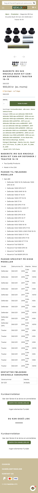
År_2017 (24, 144)
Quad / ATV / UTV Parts (12, 149)
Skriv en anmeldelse (19, 403)
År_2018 (31, 144)
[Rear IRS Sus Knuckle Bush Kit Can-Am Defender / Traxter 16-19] (19, 38)
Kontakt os (8, 474)
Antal (5, 99)
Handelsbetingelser (12, 469)
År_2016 (18, 144)
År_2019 (5, 147)
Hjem (7, 14)
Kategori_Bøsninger (10, 142)
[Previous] (15, 56)
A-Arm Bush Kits (27, 137)
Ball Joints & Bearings (10, 140)
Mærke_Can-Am (23, 142)
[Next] (23, 56)
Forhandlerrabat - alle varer (20, 109)
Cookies (6, 464)
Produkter (15, 14)
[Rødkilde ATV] (19, 7)
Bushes (22, 140)
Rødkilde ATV (12, 484)
